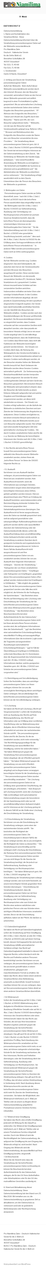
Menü (24, 17)
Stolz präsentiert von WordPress (17, 1264)
